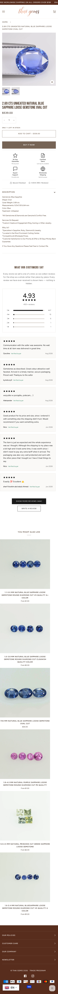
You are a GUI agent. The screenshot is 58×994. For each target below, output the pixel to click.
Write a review (29, 508)
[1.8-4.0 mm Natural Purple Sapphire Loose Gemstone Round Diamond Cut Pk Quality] (25, 754)
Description (8, 192)
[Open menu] (6, 11)
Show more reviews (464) (29, 501)
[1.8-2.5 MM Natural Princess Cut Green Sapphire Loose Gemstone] (25, 816)
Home (5, 22)
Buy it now (29, 145)
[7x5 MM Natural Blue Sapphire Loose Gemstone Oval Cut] (25, 692)
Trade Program (38, 971)
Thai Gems (18, 971)
